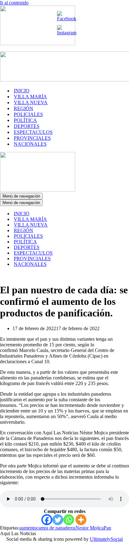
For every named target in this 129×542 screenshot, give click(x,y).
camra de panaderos (55, 527)
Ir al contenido (14, 2)
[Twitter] (57, 519)
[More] (81, 519)
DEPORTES (26, 126)
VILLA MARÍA (30, 96)
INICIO (21, 90)
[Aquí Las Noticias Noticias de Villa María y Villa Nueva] (37, 43)
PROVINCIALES (32, 138)
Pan (107, 527)
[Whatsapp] (68, 519)
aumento (27, 527)
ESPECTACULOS (33, 132)
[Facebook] (46, 519)
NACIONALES (30, 144)
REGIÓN (23, 108)
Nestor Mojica (89, 527)
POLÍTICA (25, 120)
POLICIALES (28, 114)
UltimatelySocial (106, 539)
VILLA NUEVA (31, 102)
